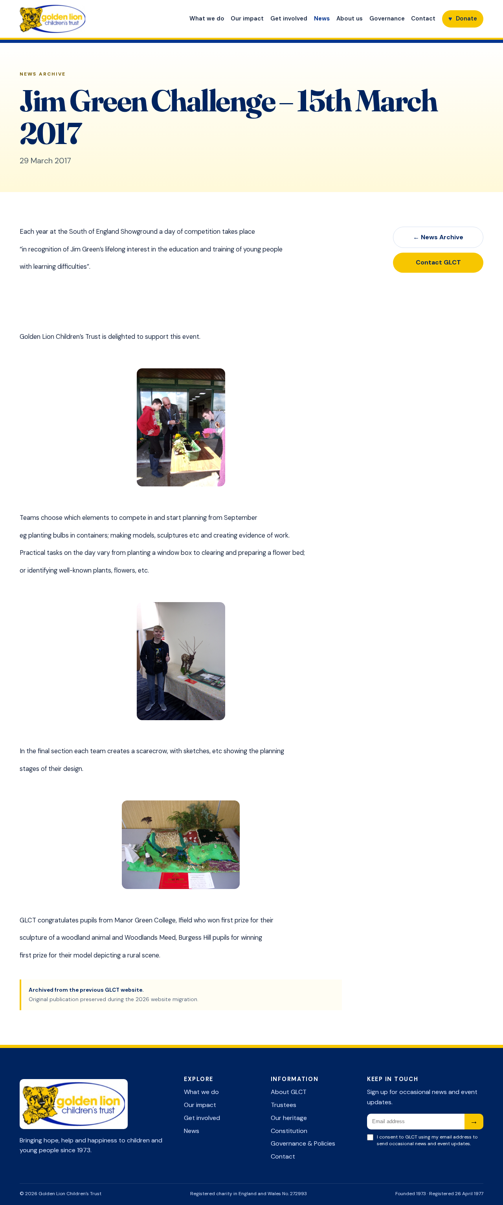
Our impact (247, 18)
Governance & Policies (303, 1143)
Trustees (283, 1105)
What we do (206, 18)
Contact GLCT (438, 262)
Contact (423, 18)
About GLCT (289, 1092)
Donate (462, 19)
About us (349, 18)
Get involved (288, 18)
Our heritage (289, 1118)
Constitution (289, 1131)
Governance (387, 18)
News (322, 18)
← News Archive (438, 237)
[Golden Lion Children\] (84, 19)
